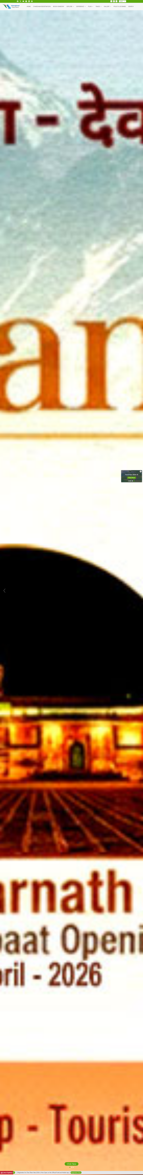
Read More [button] (131, 478)
